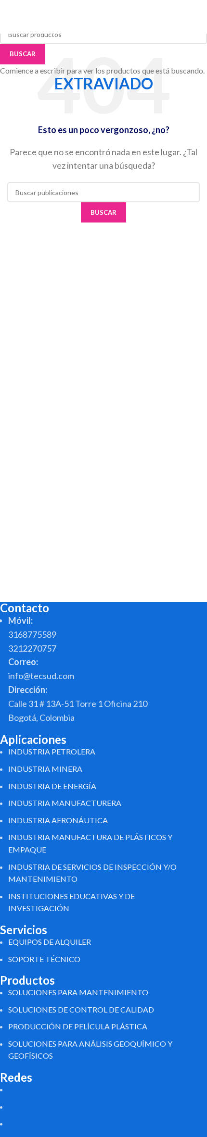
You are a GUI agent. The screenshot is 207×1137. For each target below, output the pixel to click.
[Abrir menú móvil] (196, 16)
